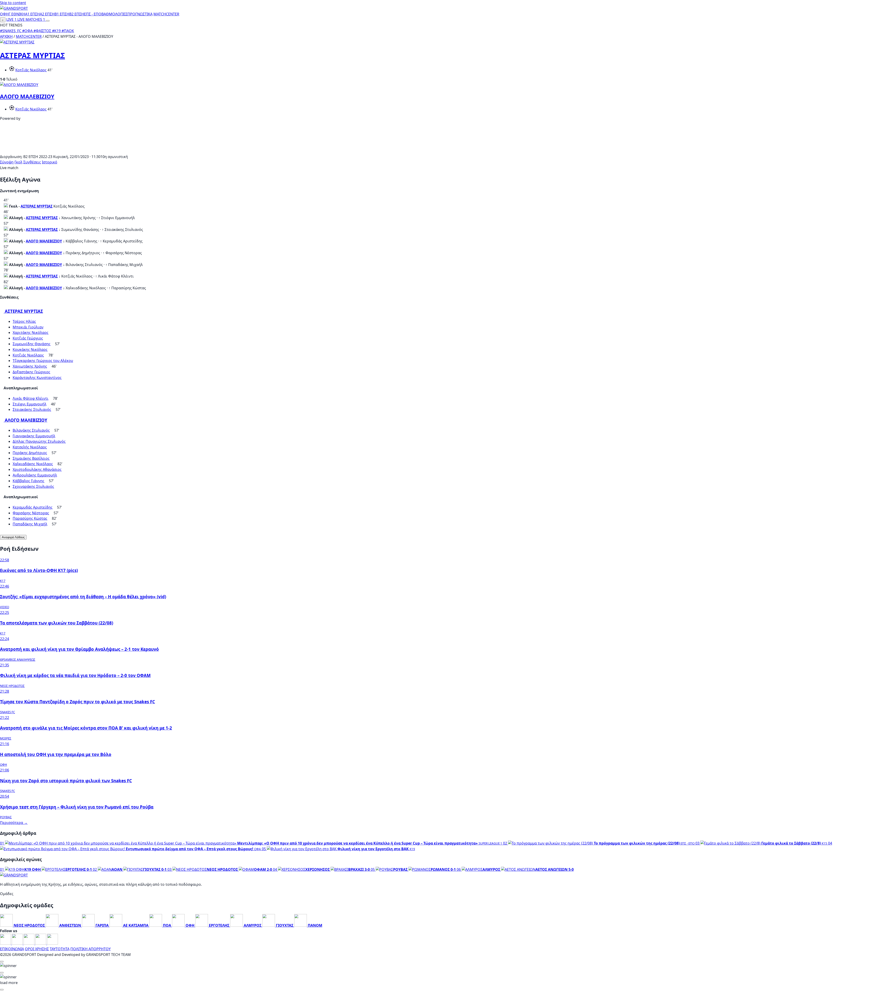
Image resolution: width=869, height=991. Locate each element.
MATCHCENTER (29, 36)
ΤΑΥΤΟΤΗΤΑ (59, 948)
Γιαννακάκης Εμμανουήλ (34, 435)
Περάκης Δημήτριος (30, 452)
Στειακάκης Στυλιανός (32, 409)
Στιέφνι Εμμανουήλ (29, 404)
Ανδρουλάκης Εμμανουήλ (35, 475)
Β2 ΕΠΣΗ (76, 14)
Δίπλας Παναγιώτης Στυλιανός (39, 441)
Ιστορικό (49, 162)
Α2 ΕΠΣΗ (47, 14)
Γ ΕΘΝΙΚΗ (17, 14)
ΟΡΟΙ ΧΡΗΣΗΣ (37, 948)
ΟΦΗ (4, 14)
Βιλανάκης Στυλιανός (31, 430)
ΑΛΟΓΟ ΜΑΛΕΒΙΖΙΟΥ (27, 96)
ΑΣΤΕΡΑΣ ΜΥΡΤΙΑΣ (32, 55)
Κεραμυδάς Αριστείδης (33, 507)
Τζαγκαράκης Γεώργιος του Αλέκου (43, 360)
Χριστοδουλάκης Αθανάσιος (37, 469)
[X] (41, 943)
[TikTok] (52, 943)
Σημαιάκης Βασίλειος (31, 458)
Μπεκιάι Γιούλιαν (28, 327)
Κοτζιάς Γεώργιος (28, 338)
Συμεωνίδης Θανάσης (31, 343)
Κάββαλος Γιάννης (28, 480)
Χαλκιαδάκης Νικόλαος (33, 463)
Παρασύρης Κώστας (30, 518)
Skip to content (13, 2)
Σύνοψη (7, 162)
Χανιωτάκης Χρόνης (30, 366)
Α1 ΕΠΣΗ (32, 14)
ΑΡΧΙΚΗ (6, 36)
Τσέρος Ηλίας (24, 321)
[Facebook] (6, 943)
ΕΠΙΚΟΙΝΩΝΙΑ (12, 948)
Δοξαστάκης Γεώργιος (31, 371)
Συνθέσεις (32, 162)
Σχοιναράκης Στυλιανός (33, 486)
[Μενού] (48, 21)
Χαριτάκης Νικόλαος (30, 332)
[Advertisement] (434, 150)
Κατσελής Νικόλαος (30, 447)
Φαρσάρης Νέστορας (31, 512)
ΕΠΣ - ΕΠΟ (92, 14)
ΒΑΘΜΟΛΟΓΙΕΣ (114, 14)
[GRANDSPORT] (14, 8)
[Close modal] (2, 961)
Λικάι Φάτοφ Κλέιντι (30, 398)
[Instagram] (18, 943)
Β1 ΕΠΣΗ (62, 14)
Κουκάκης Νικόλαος (30, 349)
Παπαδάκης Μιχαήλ (30, 524)
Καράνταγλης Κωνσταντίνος (37, 377)
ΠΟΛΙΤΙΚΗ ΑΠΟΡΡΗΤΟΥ (90, 948)
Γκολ (18, 162)
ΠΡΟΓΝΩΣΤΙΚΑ (140, 14)
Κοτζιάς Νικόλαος (31, 69)
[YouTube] (29, 943)
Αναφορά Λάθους (13, 537)
